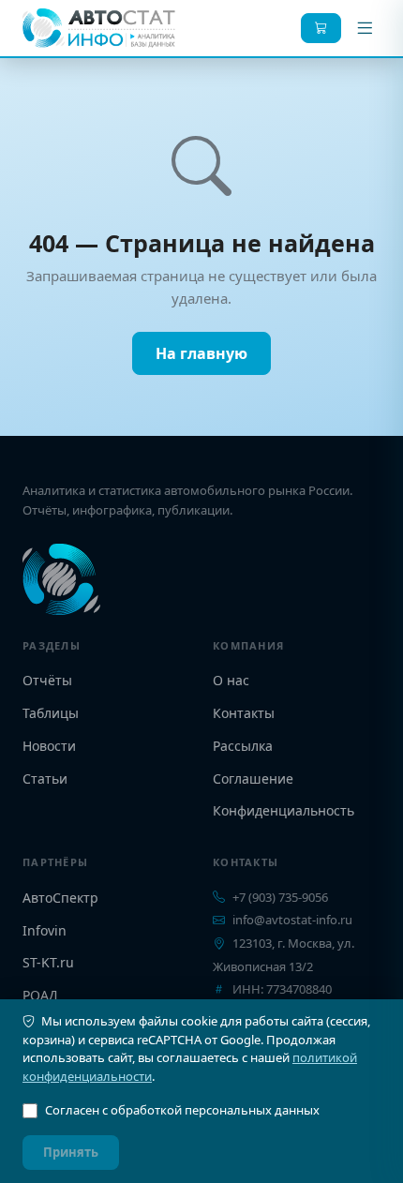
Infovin (44, 930)
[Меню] (365, 28)
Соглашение (253, 778)
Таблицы (50, 713)
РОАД (40, 995)
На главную (201, 353)
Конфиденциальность (283, 810)
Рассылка (243, 746)
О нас (231, 680)
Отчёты (47, 680)
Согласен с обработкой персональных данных (182, 1109)
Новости (49, 746)
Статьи (44, 778)
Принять (70, 1152)
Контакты (244, 713)
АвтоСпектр (60, 897)
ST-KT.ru (48, 962)
